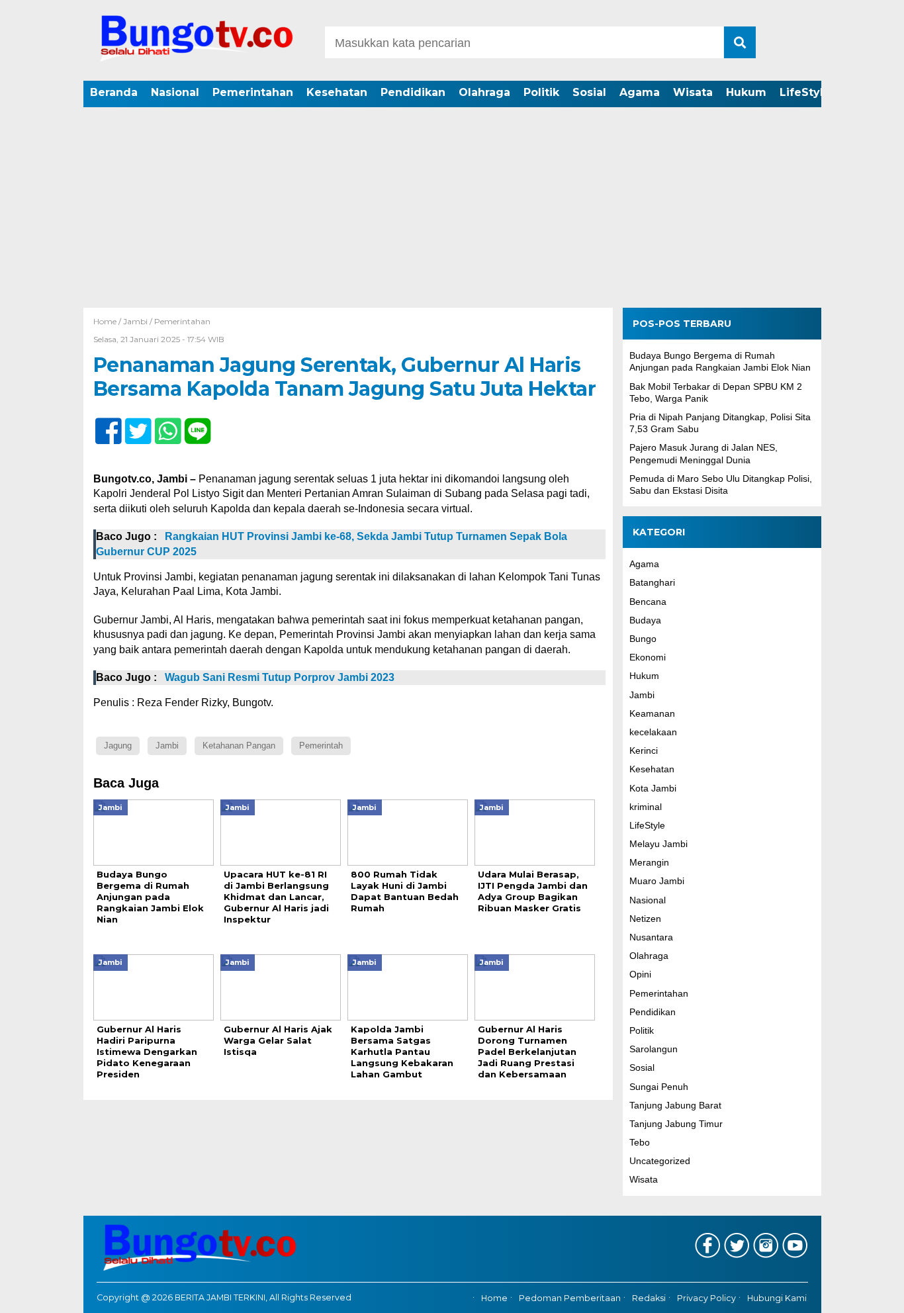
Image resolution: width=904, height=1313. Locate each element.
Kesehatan (336, 92)
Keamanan (652, 713)
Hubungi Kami (777, 1298)
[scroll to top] (862, 1293)
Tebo (639, 1142)
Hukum (746, 92)
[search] (740, 42)
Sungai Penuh (658, 1086)
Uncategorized (659, 1160)
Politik (541, 92)
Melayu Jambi (658, 843)
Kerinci (643, 750)
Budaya (645, 620)
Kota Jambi (652, 788)
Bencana (647, 601)
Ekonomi (647, 657)
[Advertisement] (452, 208)
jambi (167, 745)
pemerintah (321, 745)
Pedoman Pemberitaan (570, 1298)
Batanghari (652, 582)
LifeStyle (805, 92)
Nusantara (651, 937)
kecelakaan (653, 732)
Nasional (175, 92)
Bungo (642, 638)
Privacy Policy (706, 1298)
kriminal (645, 806)
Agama (639, 92)
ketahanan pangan (239, 745)
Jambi (135, 321)
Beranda (114, 92)
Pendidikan (413, 92)
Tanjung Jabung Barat (675, 1105)
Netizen (645, 918)
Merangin (649, 862)
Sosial (589, 92)
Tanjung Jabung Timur (676, 1123)
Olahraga (484, 92)
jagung (118, 745)
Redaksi (649, 1298)
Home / (108, 321)
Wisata (693, 92)
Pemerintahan (252, 92)
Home (494, 1298)
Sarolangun (653, 1049)
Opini (640, 974)
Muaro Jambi (656, 881)
